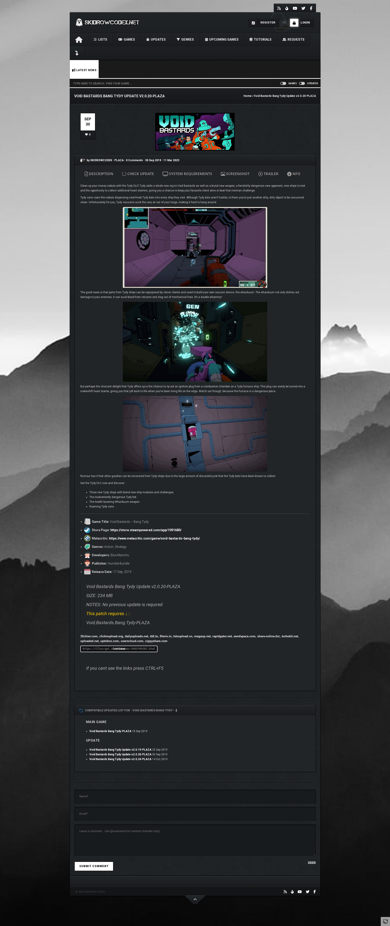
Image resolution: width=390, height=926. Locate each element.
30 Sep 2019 (153, 160)
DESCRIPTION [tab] (100, 173)
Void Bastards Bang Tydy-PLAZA (110, 731)
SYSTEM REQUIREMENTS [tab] (190, 173)
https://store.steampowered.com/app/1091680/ (145, 530)
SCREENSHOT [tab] (237, 173)
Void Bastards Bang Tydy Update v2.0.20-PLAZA (120, 754)
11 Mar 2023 (171, 160)
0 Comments (134, 160)
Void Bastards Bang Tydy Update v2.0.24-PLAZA (120, 759)
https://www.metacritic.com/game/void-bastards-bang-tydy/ (154, 538)
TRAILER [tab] (271, 173)
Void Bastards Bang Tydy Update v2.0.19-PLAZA (120, 749)
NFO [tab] (296, 173)
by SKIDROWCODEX (99, 160)
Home (248, 96)
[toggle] (385, 921)
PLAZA (119, 160)
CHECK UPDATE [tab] (140, 173)
